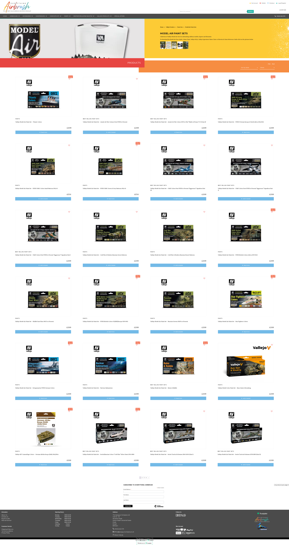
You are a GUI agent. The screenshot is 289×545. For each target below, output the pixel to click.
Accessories (27, 16)
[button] (69, 79)
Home (5, 16)
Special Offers (119, 16)
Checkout (271, 3)
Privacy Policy (6, 533)
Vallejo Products (103, 16)
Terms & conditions (7, 531)
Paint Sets (180, 27)
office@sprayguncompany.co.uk (124, 532)
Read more (44, 132)
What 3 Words (118, 535)
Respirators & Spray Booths (82, 16)
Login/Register (282, 3)
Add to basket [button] (111, 132)
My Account (254, 3)
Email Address (127, 489)
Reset (273, 64)
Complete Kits (54, 16)
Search (250, 11)
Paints (66, 16)
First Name (126, 494)
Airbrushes (14, 16)
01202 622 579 (281, 16)
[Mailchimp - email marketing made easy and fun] (159, 507)
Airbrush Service (6, 520)
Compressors (40, 16)
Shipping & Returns (7, 529)
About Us (4, 515)
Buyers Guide (6, 518)
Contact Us (5, 517)
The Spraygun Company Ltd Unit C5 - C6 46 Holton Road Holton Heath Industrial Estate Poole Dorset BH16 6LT (122, 520)
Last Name (126, 500)
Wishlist (264, 3)
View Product (44, 136)
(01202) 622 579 (119, 529)
